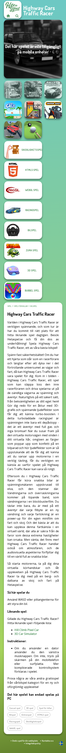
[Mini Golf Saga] (13, 110)
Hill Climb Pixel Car (26, 630)
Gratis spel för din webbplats (25, 740)
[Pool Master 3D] (33, 130)
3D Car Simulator (25, 634)
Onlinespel (26, 714)
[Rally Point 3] (53, 89)
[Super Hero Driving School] (13, 89)
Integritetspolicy (33, 743)
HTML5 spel (42, 714)
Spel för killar (21, 306)
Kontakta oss (48, 740)
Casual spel (14, 708)
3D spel (29, 708)
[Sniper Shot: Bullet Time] (53, 110)
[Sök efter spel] (17, 16)
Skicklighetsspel (33, 721)
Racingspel (14, 721)
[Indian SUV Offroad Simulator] (13, 130)
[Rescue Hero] (33, 110)
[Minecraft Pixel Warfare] (33, 89)
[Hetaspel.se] (8, 16)
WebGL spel (14, 728)
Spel (9, 306)
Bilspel (33, 306)
